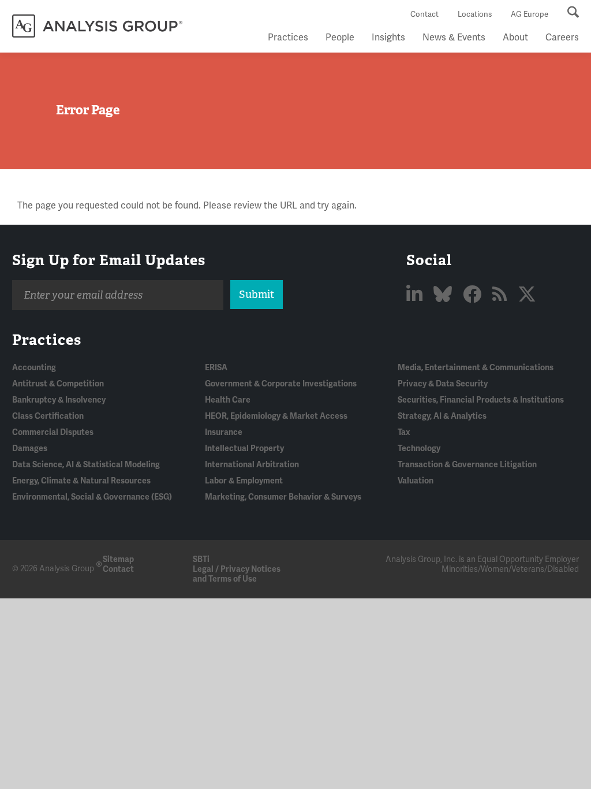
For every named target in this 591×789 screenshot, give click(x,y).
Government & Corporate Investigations (281, 384)
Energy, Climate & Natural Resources (81, 481)
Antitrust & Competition (58, 384)
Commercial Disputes (52, 432)
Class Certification (48, 416)
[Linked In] (416, 295)
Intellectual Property (244, 448)
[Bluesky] (444, 295)
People (340, 37)
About (515, 37)
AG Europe (529, 14)
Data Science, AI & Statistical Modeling (86, 465)
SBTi (201, 559)
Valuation (415, 481)
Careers (562, 37)
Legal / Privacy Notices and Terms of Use (236, 574)
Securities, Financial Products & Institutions (481, 400)
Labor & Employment (244, 481)
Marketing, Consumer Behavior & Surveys (283, 497)
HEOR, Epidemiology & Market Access (276, 416)
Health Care (227, 400)
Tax (404, 432)
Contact (424, 14)
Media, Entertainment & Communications (475, 368)
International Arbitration (252, 465)
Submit (256, 294)
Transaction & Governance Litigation (467, 465)
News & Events (453, 37)
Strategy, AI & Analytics (442, 416)
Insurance (223, 432)
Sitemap (118, 559)
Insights (388, 37)
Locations (475, 14)
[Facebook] (474, 295)
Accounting (34, 368)
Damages (29, 448)
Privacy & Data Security (443, 384)
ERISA (216, 368)
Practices (288, 37)
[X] (527, 295)
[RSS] (501, 295)
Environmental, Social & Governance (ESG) (92, 497)
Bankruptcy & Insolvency (59, 400)
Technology (419, 448)
